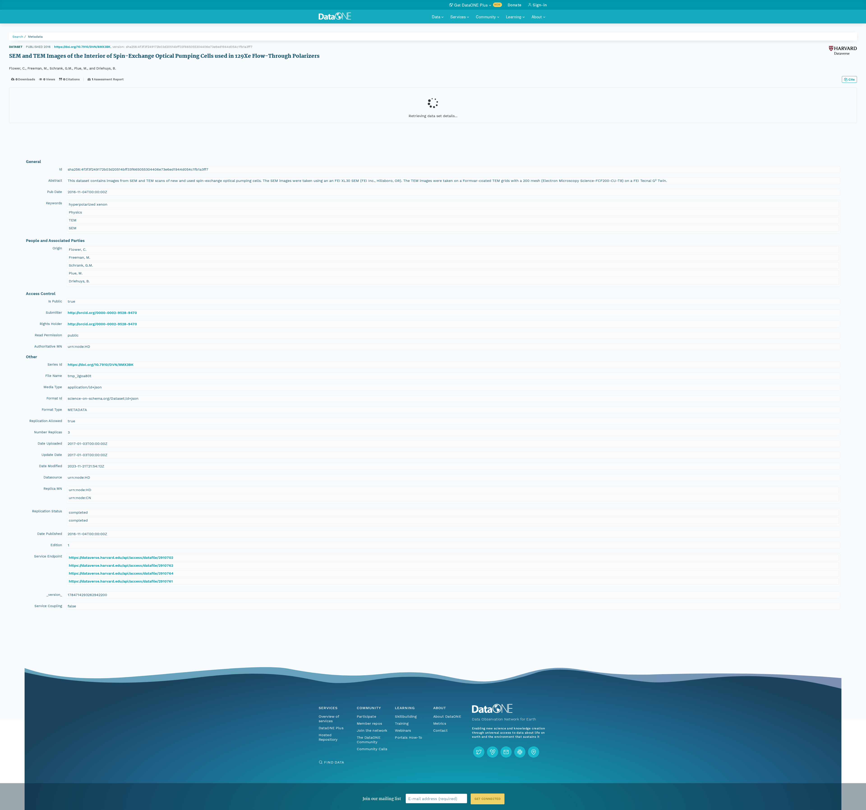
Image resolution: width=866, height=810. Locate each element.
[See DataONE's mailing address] (533, 752)
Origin (57, 248)
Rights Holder (51, 324)
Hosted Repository (328, 737)
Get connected (487, 799)
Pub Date (54, 192)
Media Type (53, 387)
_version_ (54, 595)
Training (402, 723)
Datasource (53, 477)
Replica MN (53, 489)
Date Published (49, 534)
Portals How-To (408, 737)
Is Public (55, 301)
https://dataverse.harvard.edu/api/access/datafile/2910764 (121, 573)
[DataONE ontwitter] (478, 752)
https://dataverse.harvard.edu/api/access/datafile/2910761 (121, 581)
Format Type (52, 410)
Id (60, 169)
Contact (440, 730)
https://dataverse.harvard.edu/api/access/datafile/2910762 (121, 565)
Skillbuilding (406, 716)
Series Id (55, 364)
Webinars (403, 730)
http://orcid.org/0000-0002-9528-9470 (102, 313)
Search (17, 36)
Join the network (372, 730)
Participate (366, 716)
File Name (53, 376)
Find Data (334, 762)
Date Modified (50, 466)
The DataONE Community (368, 739)
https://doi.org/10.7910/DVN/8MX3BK (82, 47)
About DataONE (447, 716)
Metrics (439, 723)
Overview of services (329, 718)
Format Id (54, 398)
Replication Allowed (45, 421)
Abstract (55, 181)
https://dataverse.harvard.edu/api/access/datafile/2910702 (121, 557)
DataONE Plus (331, 728)
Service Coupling (48, 606)
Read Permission (48, 335)
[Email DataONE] (506, 752)
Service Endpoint (48, 556)
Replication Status (47, 511)
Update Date (51, 455)
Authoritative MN (48, 346)
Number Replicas (48, 432)
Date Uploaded (50, 443)
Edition (56, 545)
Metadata (35, 36)
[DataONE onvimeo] (492, 752)
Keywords (54, 203)
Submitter (54, 313)
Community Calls (372, 749)
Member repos (369, 723)
